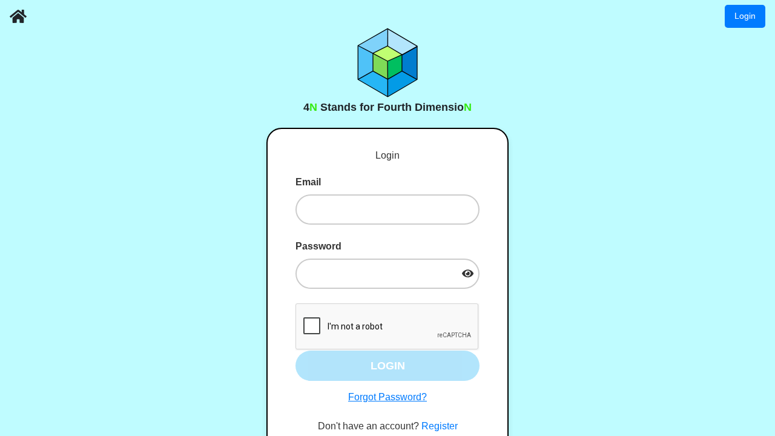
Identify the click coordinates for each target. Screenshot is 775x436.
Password (318, 246)
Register (439, 426)
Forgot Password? (387, 397)
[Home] (18, 16)
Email (308, 182)
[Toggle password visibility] (467, 273)
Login (745, 16)
